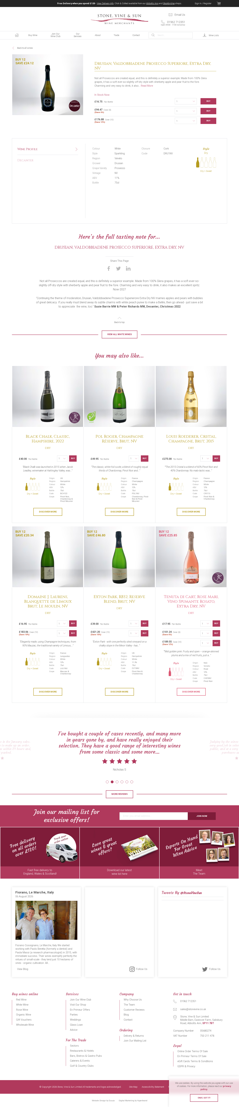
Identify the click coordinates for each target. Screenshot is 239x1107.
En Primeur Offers (80, 1009)
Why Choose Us (133, 999)
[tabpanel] (119, 757)
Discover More (48, 511)
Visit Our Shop (78, 1004)
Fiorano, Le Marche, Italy (34, 892)
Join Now (201, 816)
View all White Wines (119, 334)
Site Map (133, 1087)
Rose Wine (22, 1009)
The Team (129, 1004)
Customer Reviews (134, 1009)
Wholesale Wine (25, 1024)
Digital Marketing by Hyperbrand (133, 1100)
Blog (126, 1014)
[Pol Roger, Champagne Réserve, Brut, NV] (119, 396)
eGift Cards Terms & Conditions (195, 1061)
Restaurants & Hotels (82, 1050)
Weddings (75, 1019)
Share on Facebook (109, 268)
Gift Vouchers (23, 1019)
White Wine (22, 1004)
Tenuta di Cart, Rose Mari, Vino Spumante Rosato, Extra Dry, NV (191, 601)
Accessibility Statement (153, 1087)
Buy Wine (32, 35)
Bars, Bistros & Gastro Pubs (86, 1055)
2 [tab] (112, 781)
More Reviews (119, 794)
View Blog (22, 969)
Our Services (78, 35)
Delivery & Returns (134, 1035)
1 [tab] (107, 781)
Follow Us (141, 969)
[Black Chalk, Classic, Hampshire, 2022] (48, 396)
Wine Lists (214, 35)
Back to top (119, 322)
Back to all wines (25, 48)
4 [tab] (122, 781)
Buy (208, 101)
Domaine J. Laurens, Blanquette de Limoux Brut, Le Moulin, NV (48, 601)
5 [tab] (126, 781)
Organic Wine (23, 1014)
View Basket (222, 3)
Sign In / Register (203, 3)
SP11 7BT (208, 1023)
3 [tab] (117, 781)
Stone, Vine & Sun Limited (119, 19)
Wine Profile (27, 149)
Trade (116, 35)
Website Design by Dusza (103, 1100)
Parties (74, 1014)
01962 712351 (173, 23)
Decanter (25, 160)
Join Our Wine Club (56, 35)
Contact (136, 35)
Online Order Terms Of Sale (192, 1051)
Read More (147, 85)
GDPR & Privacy (186, 1066)
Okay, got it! (204, 1098)
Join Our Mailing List (135, 1040)
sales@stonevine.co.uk (193, 1009)
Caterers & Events (80, 1060)
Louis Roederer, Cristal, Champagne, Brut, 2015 (191, 439)
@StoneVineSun (191, 893)
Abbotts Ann (152, 3)
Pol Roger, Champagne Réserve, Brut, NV (119, 439)
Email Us (180, 14)
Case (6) (102, 110)
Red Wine (21, 999)
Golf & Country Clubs (82, 1065)
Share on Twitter (118, 268)
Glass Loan (76, 1024)
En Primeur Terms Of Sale (191, 1056)
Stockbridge (169, 3)
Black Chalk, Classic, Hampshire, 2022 (48, 439)
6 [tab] (131, 781)
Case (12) (104, 120)
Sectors (74, 1045)
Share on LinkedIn (128, 268)
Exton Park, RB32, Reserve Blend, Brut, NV (119, 599)
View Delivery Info (105, 3)
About (98, 35)
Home (17, 35)
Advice (73, 1029)
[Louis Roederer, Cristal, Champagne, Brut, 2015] (191, 396)
